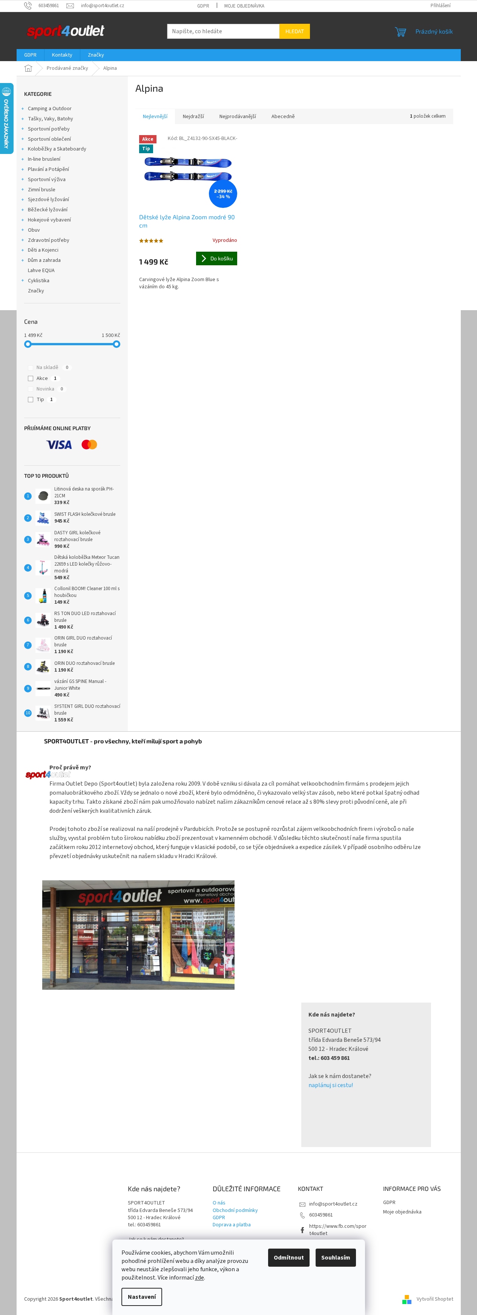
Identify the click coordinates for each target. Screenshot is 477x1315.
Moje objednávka (244, 6)
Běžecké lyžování (47, 210)
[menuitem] (30, 55)
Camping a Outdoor (50, 108)
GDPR (203, 6)
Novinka (50, 389)
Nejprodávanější (237, 116)
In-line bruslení (44, 159)
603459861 (321, 1215)
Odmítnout (289, 1257)
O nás (219, 1203)
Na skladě (52, 367)
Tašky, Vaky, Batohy (50, 119)
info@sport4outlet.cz (333, 1204)
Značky (36, 291)
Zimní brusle (41, 190)
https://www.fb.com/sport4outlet (338, 1230)
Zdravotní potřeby (48, 240)
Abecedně (283, 116)
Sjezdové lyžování (48, 199)
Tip (45, 399)
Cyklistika (38, 281)
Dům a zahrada (44, 260)
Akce (47, 378)
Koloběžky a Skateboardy (57, 149)
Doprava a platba (232, 1225)
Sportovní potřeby (49, 129)
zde (199, 1277)
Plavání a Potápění (48, 169)
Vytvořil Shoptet (435, 1299)
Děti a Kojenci (43, 250)
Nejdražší (193, 116)
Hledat (294, 31)
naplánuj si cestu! (330, 1085)
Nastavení (142, 1297)
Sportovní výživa (47, 179)
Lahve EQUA (41, 270)
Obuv (34, 230)
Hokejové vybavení (49, 220)
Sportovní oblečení (49, 139)
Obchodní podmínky (235, 1210)
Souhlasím (335, 1257)
